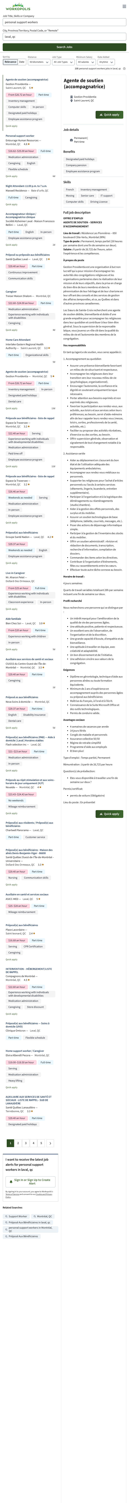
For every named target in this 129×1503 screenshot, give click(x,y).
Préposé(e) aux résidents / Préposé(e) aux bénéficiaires (29, 824)
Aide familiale (13, 619)
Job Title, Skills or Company (18, 16)
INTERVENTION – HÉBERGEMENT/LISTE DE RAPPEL (29, 970)
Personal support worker (20, 136)
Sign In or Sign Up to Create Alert (32, 1182)
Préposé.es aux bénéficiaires (22, 697)
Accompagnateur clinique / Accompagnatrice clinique (21, 215)
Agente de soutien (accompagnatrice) (27, 79)
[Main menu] (124, 6)
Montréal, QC (44, 1216)
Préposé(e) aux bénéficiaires (22, 532)
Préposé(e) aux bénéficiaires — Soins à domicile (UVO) (27, 1025)
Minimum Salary (84, 57)
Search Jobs (64, 47)
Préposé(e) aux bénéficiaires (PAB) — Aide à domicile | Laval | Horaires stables (30, 739)
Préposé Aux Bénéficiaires (23, 1236)
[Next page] (50, 1143)
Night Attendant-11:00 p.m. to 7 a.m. (26, 186)
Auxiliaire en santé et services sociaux (27, 894)
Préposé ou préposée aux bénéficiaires (28, 255)
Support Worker (18, 1216)
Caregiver (11, 291)
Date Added (103, 57)
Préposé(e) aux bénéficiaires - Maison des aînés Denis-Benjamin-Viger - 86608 (29, 852)
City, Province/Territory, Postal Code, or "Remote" (30, 30)
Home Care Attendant (18, 340)
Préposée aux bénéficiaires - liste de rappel (30, 418)
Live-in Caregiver (15, 573)
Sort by (6, 56)
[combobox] (64, 22)
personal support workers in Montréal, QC (30, 1229)
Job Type (56, 57)
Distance (32, 57)
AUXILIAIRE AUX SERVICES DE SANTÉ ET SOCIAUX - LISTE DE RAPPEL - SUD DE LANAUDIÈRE (29, 1100)
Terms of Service (12, 1194)
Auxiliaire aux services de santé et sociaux (29, 659)
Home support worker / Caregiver (25, 1051)
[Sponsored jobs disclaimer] (124, 69)
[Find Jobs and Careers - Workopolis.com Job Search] (18, 6)
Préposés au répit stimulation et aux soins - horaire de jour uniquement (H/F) (30, 782)
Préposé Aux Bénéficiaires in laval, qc (29, 1222)
